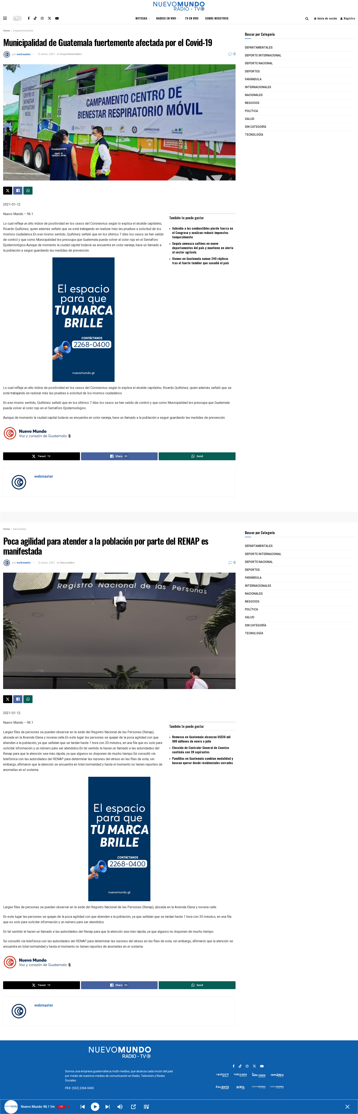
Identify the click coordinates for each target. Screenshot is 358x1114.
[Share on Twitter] (7, 191)
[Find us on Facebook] (29, 18)
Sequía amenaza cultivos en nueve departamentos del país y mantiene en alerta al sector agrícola (202, 247)
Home (6, 31)
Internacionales (258, 87)
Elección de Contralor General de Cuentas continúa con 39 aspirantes (200, 749)
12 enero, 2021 (46, 54)
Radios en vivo (166, 18)
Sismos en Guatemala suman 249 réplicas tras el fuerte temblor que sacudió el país (200, 260)
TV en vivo (191, 18)
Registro (349, 18)
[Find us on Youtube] (57, 18)
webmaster (24, 54)
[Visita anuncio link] (119, 319)
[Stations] (146, 1106)
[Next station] (83, 1107)
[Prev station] (107, 1107)
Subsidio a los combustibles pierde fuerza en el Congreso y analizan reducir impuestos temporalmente (202, 232)
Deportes (252, 71)
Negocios (252, 103)
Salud (249, 119)
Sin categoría (255, 127)
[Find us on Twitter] (49, 18)
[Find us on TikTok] (35, 18)
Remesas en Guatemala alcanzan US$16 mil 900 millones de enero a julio (201, 738)
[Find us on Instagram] (42, 18)
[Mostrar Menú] (5, 18)
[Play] (95, 1107)
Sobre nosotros (217, 18)
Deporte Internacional (263, 55)
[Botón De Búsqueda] (306, 18)
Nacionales (254, 95)
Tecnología (254, 135)
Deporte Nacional (259, 63)
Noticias (141, 18)
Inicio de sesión (327, 18)
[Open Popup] (133, 1107)
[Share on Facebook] (17, 191)
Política (251, 111)
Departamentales (23, 31)
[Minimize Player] (347, 1107)
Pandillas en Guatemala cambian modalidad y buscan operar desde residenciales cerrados (202, 760)
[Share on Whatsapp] (28, 191)
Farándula (253, 79)
